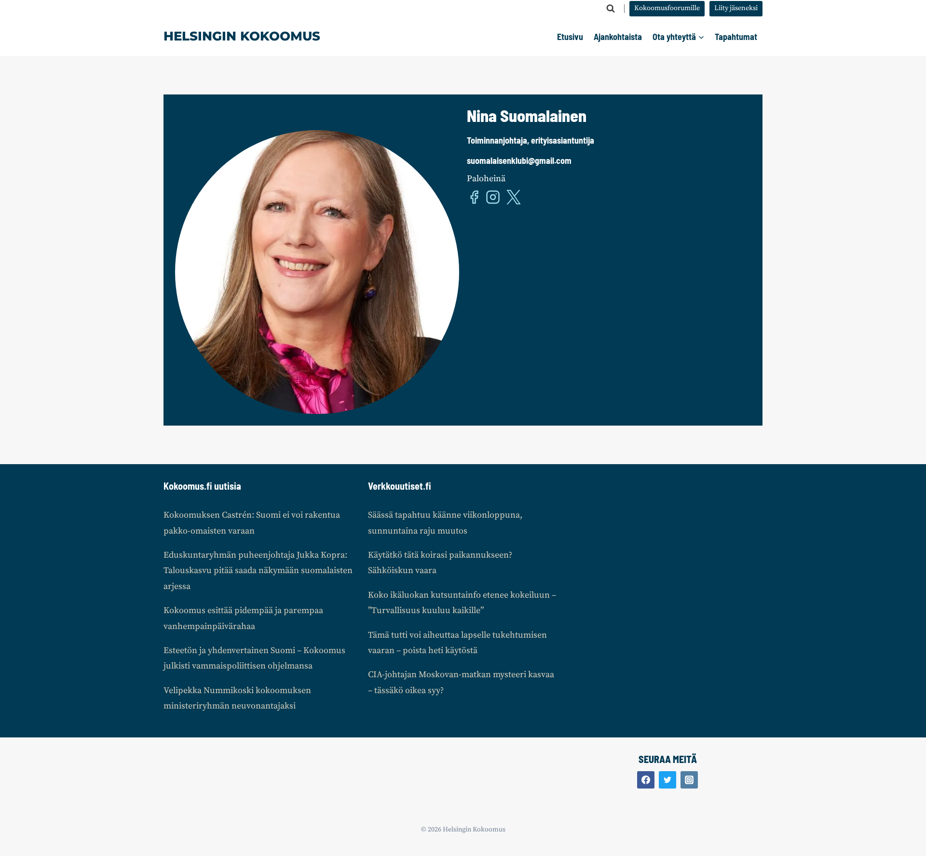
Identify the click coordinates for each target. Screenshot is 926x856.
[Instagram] (689, 780)
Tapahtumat (736, 36)
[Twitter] (667, 780)
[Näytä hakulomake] (610, 8)
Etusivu (570, 36)
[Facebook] (645, 780)
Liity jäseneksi (736, 8)
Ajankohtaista (618, 36)
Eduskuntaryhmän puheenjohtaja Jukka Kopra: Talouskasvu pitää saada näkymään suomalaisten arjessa (258, 570)
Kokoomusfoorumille (667, 8)
